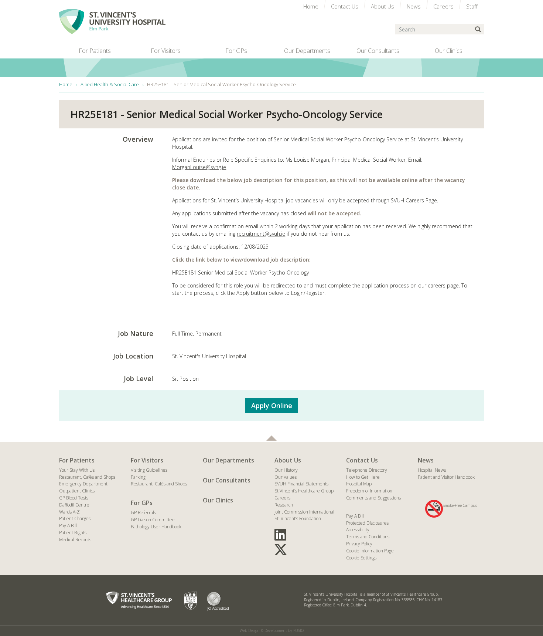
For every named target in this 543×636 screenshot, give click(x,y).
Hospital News (432, 470)
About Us (287, 460)
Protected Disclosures (367, 523)
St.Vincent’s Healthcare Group (304, 491)
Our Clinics (218, 500)
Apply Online (271, 405)
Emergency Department (83, 484)
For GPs (142, 503)
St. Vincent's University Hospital (112, 21)
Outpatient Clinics (77, 491)
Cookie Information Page (370, 551)
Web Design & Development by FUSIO (272, 630)
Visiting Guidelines (149, 470)
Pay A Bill (68, 525)
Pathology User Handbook (156, 527)
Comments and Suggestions (373, 498)
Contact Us (362, 460)
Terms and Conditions (367, 537)
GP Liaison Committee (153, 519)
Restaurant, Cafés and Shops (87, 477)
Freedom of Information (369, 491)
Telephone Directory (366, 470)
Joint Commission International (304, 512)
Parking (138, 477)
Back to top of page (271, 438)
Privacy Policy (359, 544)
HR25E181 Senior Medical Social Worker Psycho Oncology (240, 272)
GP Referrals (143, 512)
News (426, 460)
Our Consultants (226, 480)
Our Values (285, 477)
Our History (286, 470)
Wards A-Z (69, 512)
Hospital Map (359, 484)
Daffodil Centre (74, 505)
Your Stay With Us (77, 470)
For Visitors (147, 460)
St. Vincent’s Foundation (297, 518)
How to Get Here (363, 477)
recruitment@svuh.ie (261, 233)
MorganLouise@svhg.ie (199, 167)
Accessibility (357, 529)
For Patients (77, 460)
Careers (282, 498)
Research (283, 505)
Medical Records (75, 539)
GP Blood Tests (73, 498)
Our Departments (228, 460)
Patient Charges (74, 518)
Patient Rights (72, 532)
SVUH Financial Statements (301, 484)
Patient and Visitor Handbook (446, 477)
